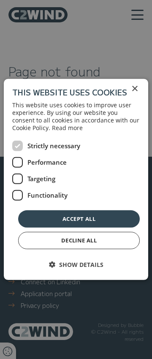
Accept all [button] (78, 219)
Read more (67, 128)
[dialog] (76, 179)
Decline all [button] (79, 240)
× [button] (134, 89)
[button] (76, 264)
